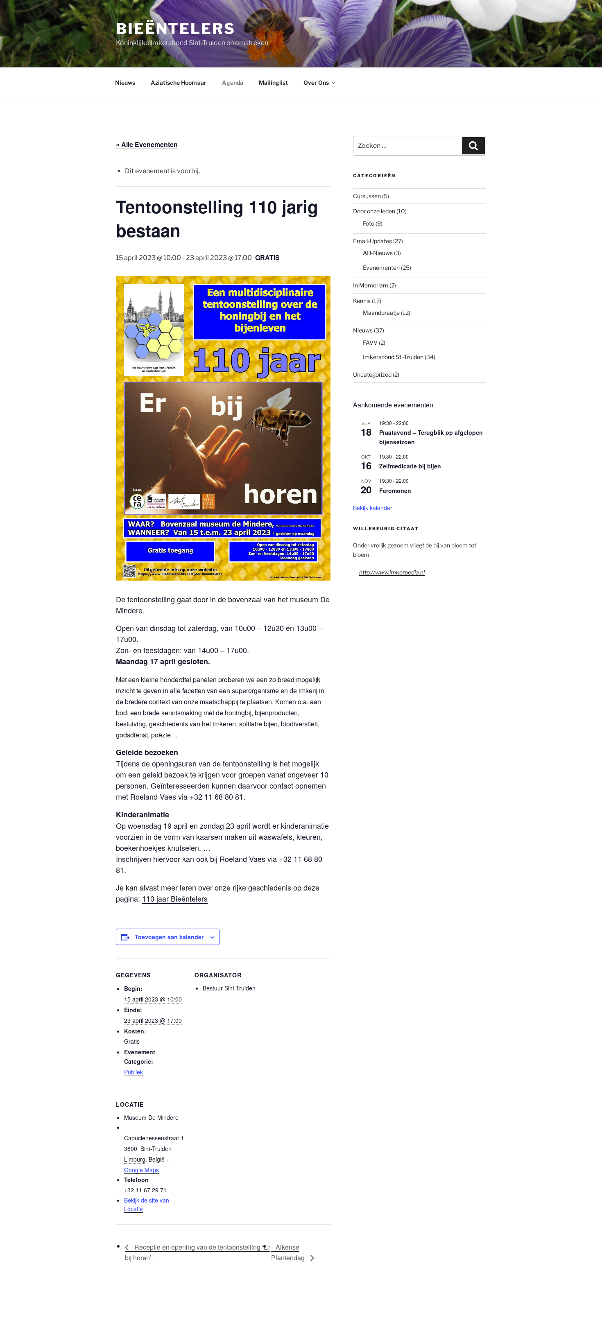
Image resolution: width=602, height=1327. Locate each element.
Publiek (133, 1072)
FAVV (370, 342)
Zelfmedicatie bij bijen (410, 466)
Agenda (232, 82)
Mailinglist (273, 82)
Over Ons (316, 82)
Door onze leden (374, 211)
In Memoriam (370, 285)
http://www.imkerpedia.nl (392, 572)
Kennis (362, 300)
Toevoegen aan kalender (169, 937)
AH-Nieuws (378, 252)
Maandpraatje (381, 312)
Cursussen (367, 195)
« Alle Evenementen (147, 144)
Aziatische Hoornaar (178, 82)
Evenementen (381, 267)
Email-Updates (372, 240)
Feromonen (395, 490)
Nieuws (125, 82)
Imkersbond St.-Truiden (393, 356)
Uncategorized (372, 374)
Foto (368, 223)
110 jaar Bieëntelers (175, 898)
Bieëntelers (175, 29)
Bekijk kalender (372, 508)
